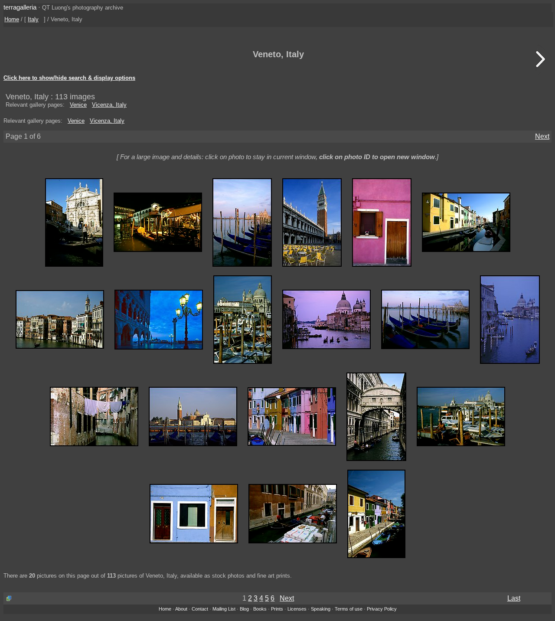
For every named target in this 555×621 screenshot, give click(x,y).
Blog (244, 608)
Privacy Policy (382, 608)
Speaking (320, 608)
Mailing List (223, 608)
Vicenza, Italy (109, 104)
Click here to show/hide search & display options (69, 78)
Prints (277, 608)
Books (260, 608)
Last (513, 598)
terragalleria (19, 7)
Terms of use (348, 608)
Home (11, 19)
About (181, 608)
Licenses (297, 608)
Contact (200, 608)
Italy (33, 19)
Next (542, 136)
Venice (78, 104)
